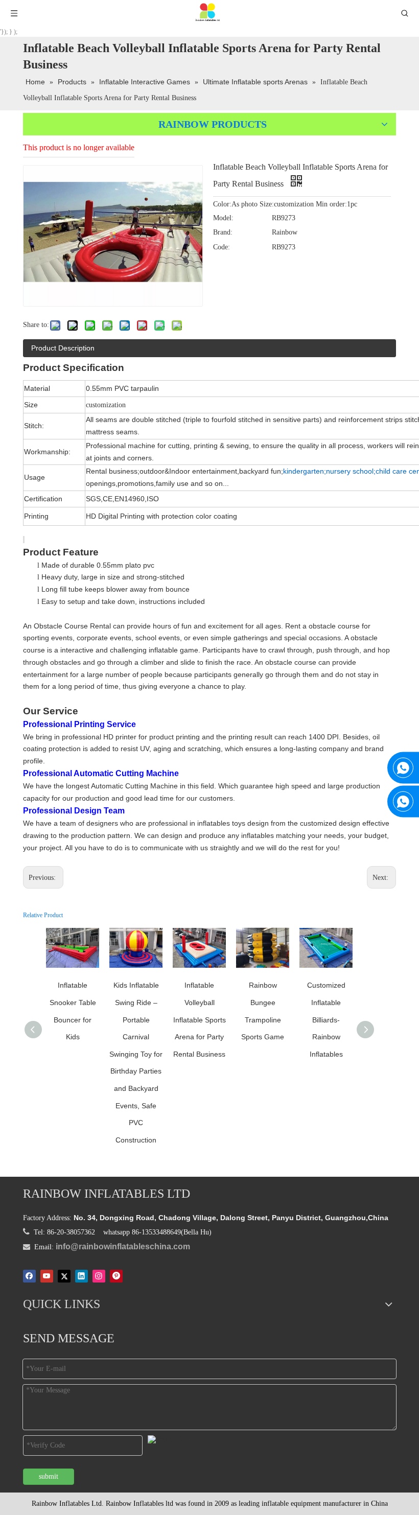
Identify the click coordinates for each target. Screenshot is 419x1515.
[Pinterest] (116, 1276)
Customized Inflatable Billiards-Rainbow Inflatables (326, 1019)
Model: (223, 218)
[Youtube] (46, 1276)
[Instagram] (98, 1276)
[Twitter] (64, 1276)
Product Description (63, 348)
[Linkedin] (81, 1276)
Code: (221, 247)
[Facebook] (29, 1276)
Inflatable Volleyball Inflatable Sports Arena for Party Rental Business (199, 1019)
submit (48, 1476)
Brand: (222, 232)
